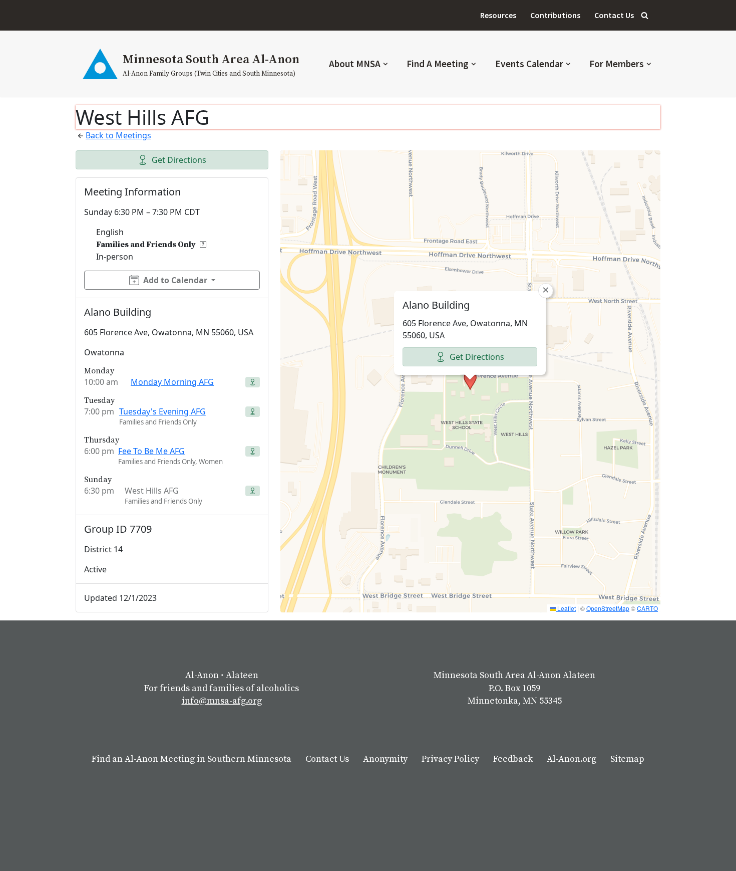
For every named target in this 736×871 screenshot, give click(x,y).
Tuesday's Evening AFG (162, 411)
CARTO (647, 608)
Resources (498, 15)
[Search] (644, 15)
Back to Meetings (118, 135)
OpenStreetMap (607, 608)
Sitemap (627, 759)
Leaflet (566, 608)
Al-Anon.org (571, 759)
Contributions (555, 15)
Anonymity (385, 759)
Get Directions (179, 159)
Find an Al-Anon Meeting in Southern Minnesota (191, 759)
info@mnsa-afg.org (222, 701)
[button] (385, 64)
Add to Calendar (175, 280)
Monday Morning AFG (172, 381)
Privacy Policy (450, 759)
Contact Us (614, 15)
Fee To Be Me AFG (151, 451)
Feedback (513, 759)
